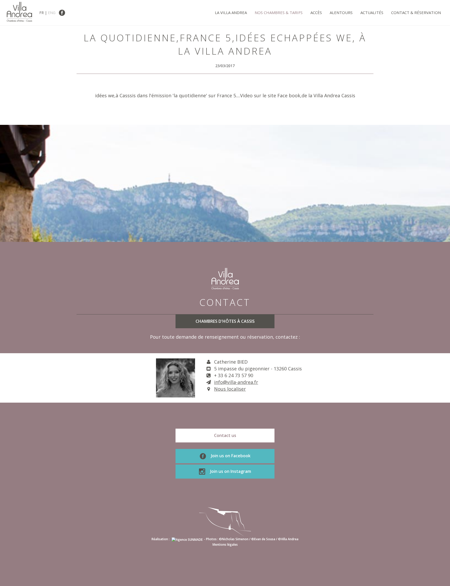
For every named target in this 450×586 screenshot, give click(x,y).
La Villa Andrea (231, 12)
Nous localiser (230, 389)
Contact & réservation (416, 12)
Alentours (341, 12)
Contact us (225, 435)
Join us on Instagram (230, 471)
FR (41, 12)
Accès (316, 12)
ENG (51, 12)
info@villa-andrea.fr (236, 382)
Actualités (371, 12)
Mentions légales (225, 544)
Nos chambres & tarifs (279, 12)
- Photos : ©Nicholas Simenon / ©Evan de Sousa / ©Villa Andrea (251, 539)
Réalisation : (161, 539)
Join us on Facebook (230, 456)
